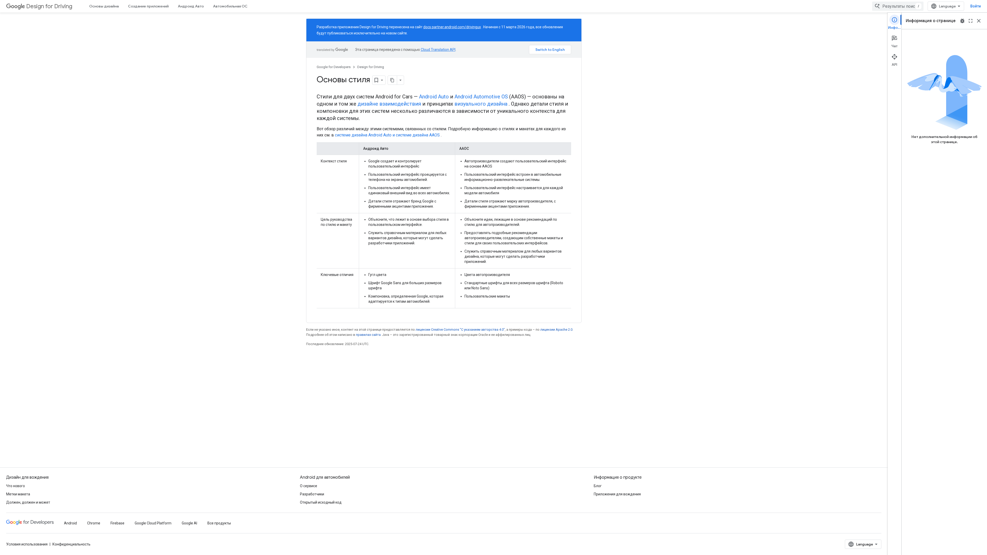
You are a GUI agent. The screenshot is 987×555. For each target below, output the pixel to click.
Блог (598, 486)
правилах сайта (368, 335)
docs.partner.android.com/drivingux (452, 27)
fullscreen (970, 21)
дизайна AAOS (426, 135)
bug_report (962, 21)
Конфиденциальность (71, 544)
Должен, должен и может (28, 502)
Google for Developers (334, 67)
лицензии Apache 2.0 (556, 329)
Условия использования (27, 544)
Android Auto (434, 97)
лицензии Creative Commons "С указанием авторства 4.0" (460, 329)
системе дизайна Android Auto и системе (373, 135)
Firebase (117, 523)
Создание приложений (148, 6)
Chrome (93, 523)
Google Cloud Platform (153, 523)
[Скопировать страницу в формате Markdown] (392, 80)
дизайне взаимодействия (389, 104)
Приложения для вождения (617, 494)
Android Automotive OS (481, 97)
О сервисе (308, 486)
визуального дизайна (480, 104)
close (979, 21)
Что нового (15, 486)
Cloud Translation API (438, 50)
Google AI (189, 523)
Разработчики (312, 494)
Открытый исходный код (321, 502)
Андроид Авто (191, 6)
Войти (975, 6)
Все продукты (219, 523)
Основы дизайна (104, 6)
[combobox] (898, 6)
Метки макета (18, 494)
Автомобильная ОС (230, 6)
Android (70, 523)
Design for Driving (49, 6)
